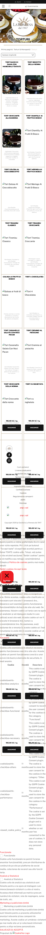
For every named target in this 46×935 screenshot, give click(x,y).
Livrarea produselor (23, 470)
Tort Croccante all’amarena (11, 117)
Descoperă (12, 749)
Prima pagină (7, 49)
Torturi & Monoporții (22, 49)
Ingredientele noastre (23, 486)
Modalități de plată (23, 474)
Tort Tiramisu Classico (11, 224)
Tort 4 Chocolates (34, 277)
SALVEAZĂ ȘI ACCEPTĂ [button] (11, 930)
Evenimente (32, 6)
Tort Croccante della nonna (11, 385)
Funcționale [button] (5, 852)
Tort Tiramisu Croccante (34, 224)
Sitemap (23, 503)
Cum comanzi (23, 467)
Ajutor (19, 2)
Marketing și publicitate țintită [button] (14, 903)
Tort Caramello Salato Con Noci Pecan (12, 332)
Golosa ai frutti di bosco (12, 278)
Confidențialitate (23, 490)
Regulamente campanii (23, 496)
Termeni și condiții (23, 477)
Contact (28, 2)
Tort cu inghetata (34, 384)
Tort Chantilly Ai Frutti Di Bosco (34, 117)
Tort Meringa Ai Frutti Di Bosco (34, 171)
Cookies (23, 493)
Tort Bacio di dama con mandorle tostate (12, 64)
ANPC (23, 500)
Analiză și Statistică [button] (9, 876)
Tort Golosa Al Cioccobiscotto (11, 171)
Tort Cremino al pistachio (34, 331)
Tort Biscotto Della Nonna (34, 63)
